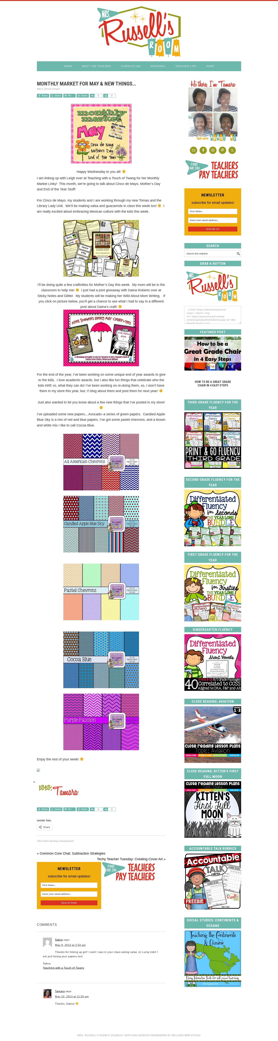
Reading (54, 841)
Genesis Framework (152, 1035)
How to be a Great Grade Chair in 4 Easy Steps (213, 383)
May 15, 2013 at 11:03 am (72, 996)
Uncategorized (66, 841)
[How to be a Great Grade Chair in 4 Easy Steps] (212, 369)
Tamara (60, 991)
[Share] (92, 96)
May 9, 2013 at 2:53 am (70, 944)
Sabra (59, 939)
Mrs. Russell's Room (139, 31)
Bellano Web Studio (186, 1035)
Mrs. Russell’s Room (92, 1035)
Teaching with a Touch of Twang (63, 967)
